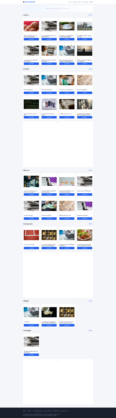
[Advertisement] (58, 144)
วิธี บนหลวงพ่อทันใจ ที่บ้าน (28, 89)
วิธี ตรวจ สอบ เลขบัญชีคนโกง (82, 89)
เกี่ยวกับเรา (25, 410)
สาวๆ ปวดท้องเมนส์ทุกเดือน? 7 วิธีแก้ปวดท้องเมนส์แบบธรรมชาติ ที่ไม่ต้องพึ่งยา (49, 245)
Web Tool (79, 1)
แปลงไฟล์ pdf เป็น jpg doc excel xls (65, 113)
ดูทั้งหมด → (91, 14)
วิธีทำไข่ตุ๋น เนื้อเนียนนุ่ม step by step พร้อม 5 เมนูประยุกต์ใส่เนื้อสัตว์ (30, 36)
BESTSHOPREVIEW (30, 2)
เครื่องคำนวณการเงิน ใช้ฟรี (46, 215)
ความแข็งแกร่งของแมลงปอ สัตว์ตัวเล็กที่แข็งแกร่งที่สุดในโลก (31, 61)
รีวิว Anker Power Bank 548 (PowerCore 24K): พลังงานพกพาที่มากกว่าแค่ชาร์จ (66, 322)
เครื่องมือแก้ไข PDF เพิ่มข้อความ (82, 215)
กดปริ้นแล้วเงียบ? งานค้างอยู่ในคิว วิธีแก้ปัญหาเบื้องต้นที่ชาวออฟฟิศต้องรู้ (66, 36)
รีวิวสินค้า (91, 1)
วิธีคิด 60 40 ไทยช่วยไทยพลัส (47, 89)
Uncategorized (85, 1)
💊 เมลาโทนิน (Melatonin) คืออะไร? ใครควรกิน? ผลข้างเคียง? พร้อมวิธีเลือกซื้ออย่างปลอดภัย (49, 323)
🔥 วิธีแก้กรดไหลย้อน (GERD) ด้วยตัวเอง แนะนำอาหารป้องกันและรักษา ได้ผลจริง (84, 245)
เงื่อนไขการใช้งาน (56, 410)
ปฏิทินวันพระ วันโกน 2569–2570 (65, 215)
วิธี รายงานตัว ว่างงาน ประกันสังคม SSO (66, 89)
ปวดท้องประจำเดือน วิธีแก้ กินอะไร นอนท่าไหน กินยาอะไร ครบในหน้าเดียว (66, 191)
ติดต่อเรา (29, 410)
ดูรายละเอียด (31, 39)
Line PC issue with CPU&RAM (29, 244)
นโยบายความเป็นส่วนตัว (47, 410)
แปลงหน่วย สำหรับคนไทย (28, 215)
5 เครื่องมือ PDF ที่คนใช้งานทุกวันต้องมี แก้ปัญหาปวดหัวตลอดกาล (49, 191)
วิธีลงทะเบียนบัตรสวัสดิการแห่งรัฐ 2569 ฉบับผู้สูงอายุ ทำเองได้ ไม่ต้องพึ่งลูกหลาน (66, 61)
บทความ (70, 1)
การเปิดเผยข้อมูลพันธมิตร (37, 410)
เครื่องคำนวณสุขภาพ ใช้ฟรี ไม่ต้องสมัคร (84, 190)
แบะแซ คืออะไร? (27, 321)
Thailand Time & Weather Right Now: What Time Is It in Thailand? (31, 191)
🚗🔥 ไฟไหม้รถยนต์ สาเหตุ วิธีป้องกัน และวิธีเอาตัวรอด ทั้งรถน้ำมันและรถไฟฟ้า (84, 114)
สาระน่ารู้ (74, 1)
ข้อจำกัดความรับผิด (63, 410)
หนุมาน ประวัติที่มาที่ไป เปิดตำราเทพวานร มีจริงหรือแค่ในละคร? (49, 36)
